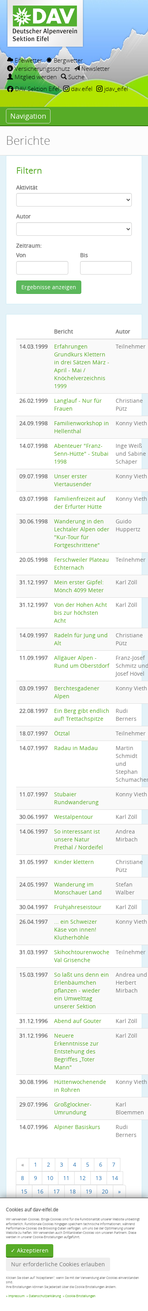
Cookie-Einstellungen (80, 1296)
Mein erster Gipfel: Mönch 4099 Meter (79, 586)
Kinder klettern (74, 862)
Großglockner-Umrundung (73, 1108)
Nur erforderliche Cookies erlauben (58, 1264)
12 (82, 1178)
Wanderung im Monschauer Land (78, 888)
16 (40, 1191)
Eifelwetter (27, 60)
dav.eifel (80, 89)
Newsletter (95, 68)
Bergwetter (67, 60)
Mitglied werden (35, 77)
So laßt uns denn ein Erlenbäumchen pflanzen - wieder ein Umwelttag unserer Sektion (81, 990)
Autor (23, 216)
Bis (84, 255)
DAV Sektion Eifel (36, 89)
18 (72, 1191)
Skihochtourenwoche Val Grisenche (81, 956)
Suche (75, 77)
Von (21, 255)
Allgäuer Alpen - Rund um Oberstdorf (81, 661)
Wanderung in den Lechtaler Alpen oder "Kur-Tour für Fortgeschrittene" (81, 533)
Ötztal (62, 733)
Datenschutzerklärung (45, 1296)
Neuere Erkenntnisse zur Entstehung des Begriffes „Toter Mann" (76, 1051)
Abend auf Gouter (77, 1021)
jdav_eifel (115, 89)
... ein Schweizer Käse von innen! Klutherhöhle (75, 929)
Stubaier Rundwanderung (76, 798)
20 (105, 1191)
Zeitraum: (29, 245)
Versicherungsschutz (41, 68)
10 (50, 1178)
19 (89, 1191)
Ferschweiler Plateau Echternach (81, 563)
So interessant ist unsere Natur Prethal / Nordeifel (78, 839)
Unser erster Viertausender (73, 480)
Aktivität (26, 187)
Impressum (16, 1296)
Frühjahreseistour (77, 907)
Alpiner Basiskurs (77, 1127)
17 (56, 1191)
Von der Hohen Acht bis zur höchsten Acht (80, 612)
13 (99, 1178)
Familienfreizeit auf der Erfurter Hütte (79, 502)
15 (24, 1191)
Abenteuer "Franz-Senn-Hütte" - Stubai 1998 (81, 453)
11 (66, 1178)
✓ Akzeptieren (30, 1250)
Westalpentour (73, 816)
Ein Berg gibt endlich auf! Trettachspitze (81, 714)
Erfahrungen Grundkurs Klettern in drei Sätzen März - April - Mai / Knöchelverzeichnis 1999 (81, 366)
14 (115, 1178)
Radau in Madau (76, 748)
